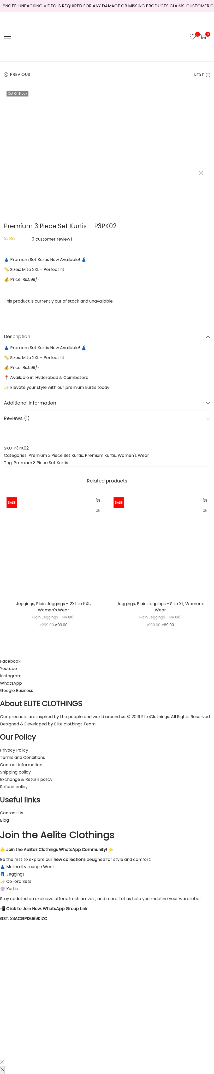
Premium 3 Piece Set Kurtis (55, 455)
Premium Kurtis (100, 455)
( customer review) (51, 239)
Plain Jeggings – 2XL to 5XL (63, 604)
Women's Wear (133, 455)
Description (17, 336)
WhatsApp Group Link (65, 909)
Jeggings (25, 604)
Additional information (30, 403)
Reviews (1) (17, 418)
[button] (6, 311)
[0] (193, 36)
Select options (98, 500)
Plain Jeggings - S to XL (160, 604)
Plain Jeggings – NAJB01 (53, 617)
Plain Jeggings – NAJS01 (160, 617)
